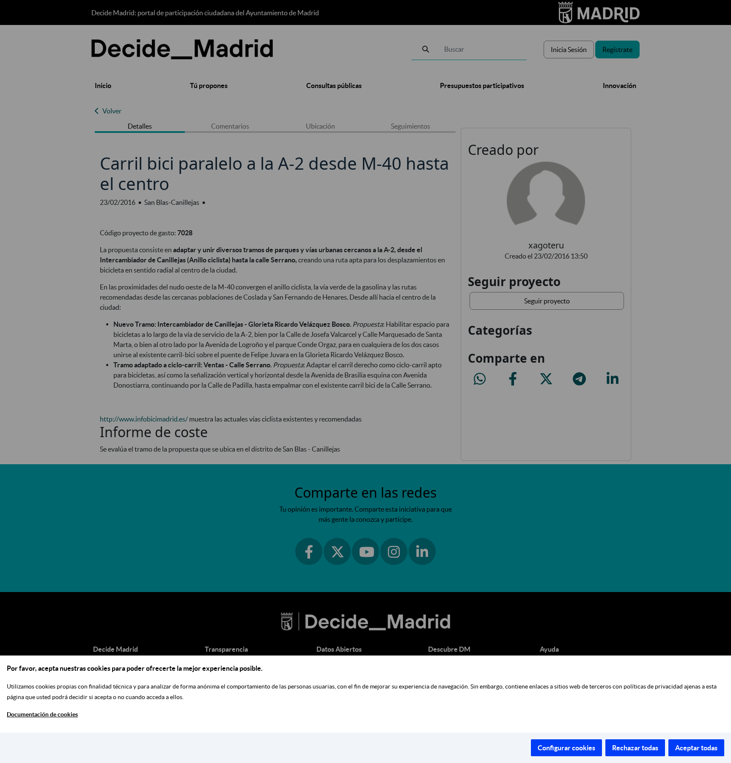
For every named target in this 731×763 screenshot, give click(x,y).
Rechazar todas (635, 748)
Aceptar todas (696, 748)
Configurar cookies (566, 748)
